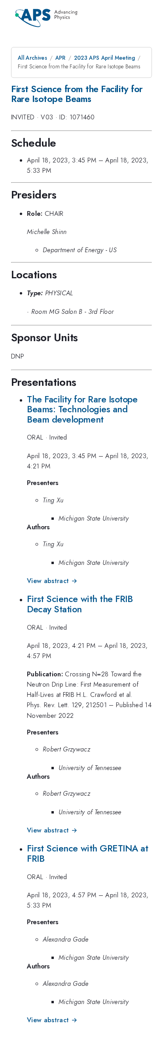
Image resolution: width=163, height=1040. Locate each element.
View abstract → (52, 580)
